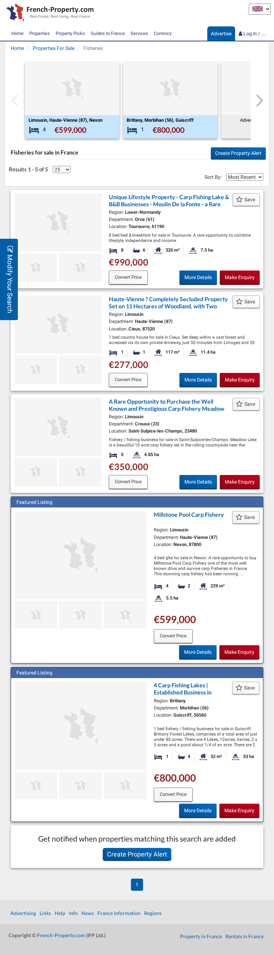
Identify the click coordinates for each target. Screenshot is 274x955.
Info (73, 913)
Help (60, 913)
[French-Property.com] (48, 13)
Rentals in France (244, 936)
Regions (153, 913)
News (87, 913)
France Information (119, 913)
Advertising (23, 913)
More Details (198, 277)
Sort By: (213, 177)
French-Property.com (61, 935)
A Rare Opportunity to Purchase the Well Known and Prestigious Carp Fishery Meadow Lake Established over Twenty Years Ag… (166, 408)
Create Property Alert (238, 153)
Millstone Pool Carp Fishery (189, 514)
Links (45, 913)
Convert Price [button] (128, 277)
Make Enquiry (240, 277)
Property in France (201, 936)
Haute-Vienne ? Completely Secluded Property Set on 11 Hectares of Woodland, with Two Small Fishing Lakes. (168, 306)
